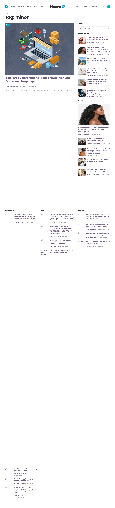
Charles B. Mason (92, 75)
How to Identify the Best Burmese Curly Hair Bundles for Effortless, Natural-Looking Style (98, 49)
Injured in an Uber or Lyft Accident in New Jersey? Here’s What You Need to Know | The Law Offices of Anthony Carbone (62, 217)
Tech (41, 6)
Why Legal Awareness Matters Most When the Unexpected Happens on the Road (60, 242)
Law (103, 6)
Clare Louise (91, 42)
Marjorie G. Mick (19, 483)
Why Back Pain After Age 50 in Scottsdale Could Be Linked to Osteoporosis (97, 71)
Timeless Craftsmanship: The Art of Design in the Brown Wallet (98, 150)
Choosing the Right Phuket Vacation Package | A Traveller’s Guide (98, 60)
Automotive (95, 6)
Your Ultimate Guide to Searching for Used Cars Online (25, 470)
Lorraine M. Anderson (94, 143)
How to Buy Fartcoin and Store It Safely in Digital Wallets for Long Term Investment (97, 216)
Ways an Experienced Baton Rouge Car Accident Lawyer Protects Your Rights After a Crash (23, 490)
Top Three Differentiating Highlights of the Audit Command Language (38, 79)
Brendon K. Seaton (93, 86)
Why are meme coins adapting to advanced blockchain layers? (97, 225)
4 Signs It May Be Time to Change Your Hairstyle (95, 139)
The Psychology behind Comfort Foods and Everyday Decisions (98, 38)
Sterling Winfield (12, 86)
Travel (77, 6)
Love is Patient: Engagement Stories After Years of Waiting (97, 170)
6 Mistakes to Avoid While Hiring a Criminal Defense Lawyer (61, 251)
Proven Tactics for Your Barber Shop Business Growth (98, 160)
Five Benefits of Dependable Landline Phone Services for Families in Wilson (97, 81)
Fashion (84, 6)
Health (29, 6)
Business (21, 6)
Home (12, 6)
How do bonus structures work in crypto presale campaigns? (97, 234)
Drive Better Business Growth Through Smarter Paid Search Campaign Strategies (97, 92)
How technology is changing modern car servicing (23, 480)
